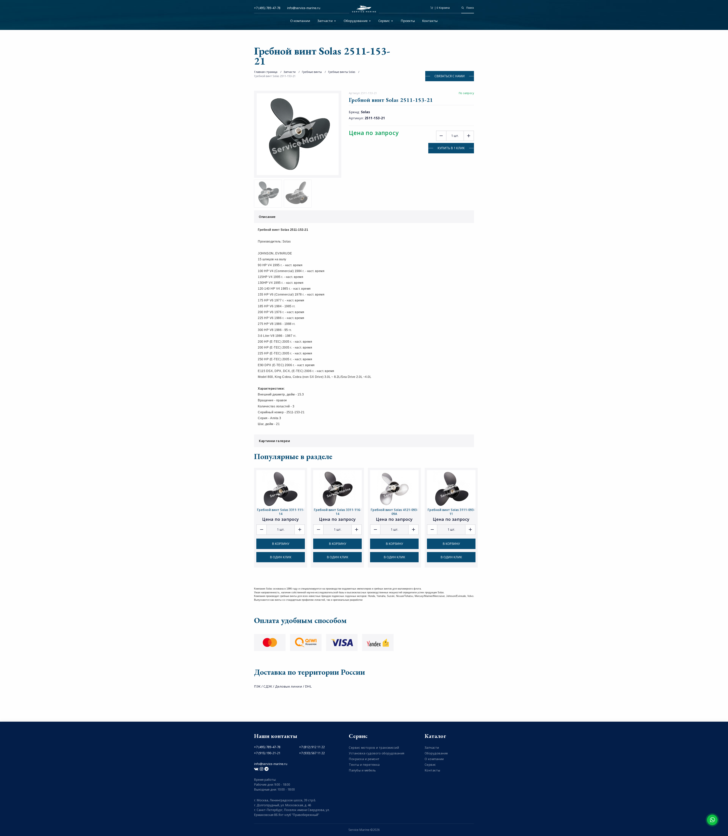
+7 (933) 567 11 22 (312, 753)
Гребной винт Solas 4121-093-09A (394, 512)
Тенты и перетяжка (364, 765)
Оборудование (356, 21)
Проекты (408, 21)
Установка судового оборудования (376, 753)
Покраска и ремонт (364, 759)
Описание (267, 216)
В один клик (280, 557)
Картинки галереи (274, 441)
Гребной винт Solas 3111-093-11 (451, 512)
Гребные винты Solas (341, 72)
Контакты (430, 21)
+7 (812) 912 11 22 (312, 747)
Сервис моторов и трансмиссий (374, 748)
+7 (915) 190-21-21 (267, 753)
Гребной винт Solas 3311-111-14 (280, 512)
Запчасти (325, 21)
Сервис (384, 21)
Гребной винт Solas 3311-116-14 (337, 512)
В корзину (280, 544)
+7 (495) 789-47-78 (267, 8)
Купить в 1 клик (451, 148)
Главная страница (265, 72)
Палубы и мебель (362, 770)
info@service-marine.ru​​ (303, 8)
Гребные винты (312, 72)
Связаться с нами (450, 76)
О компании (300, 21)
